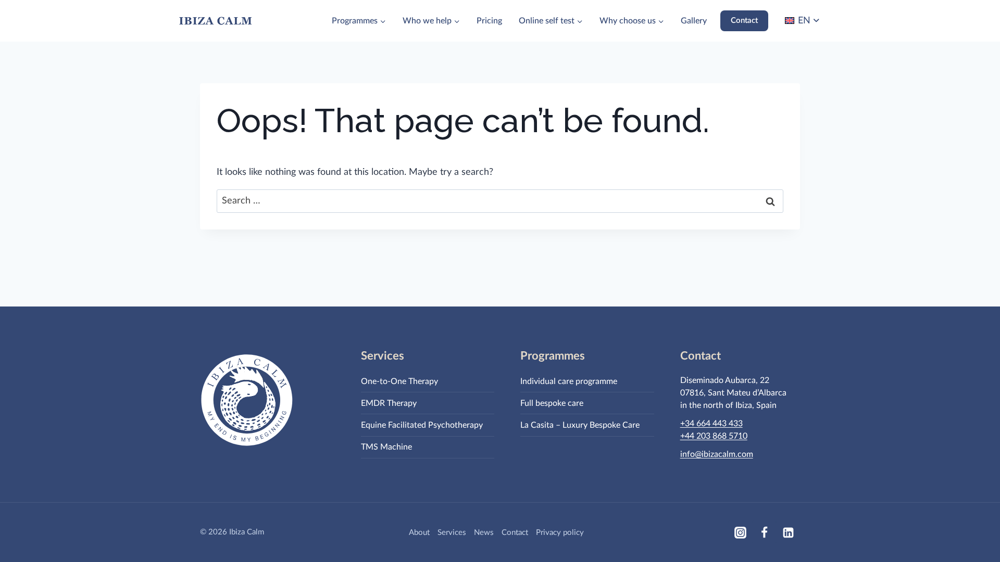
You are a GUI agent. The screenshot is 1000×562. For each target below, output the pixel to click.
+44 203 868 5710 (713, 436)
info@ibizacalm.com (716, 454)
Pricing (489, 21)
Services (452, 533)
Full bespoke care (551, 403)
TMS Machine (386, 447)
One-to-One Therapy (399, 381)
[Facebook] (764, 532)
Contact (744, 20)
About (419, 533)
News (484, 533)
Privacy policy (560, 533)
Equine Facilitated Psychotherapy (422, 425)
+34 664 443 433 (711, 423)
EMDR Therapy (389, 403)
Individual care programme (568, 381)
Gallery (694, 21)
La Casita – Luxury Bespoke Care (580, 425)
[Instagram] (740, 532)
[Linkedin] (788, 532)
